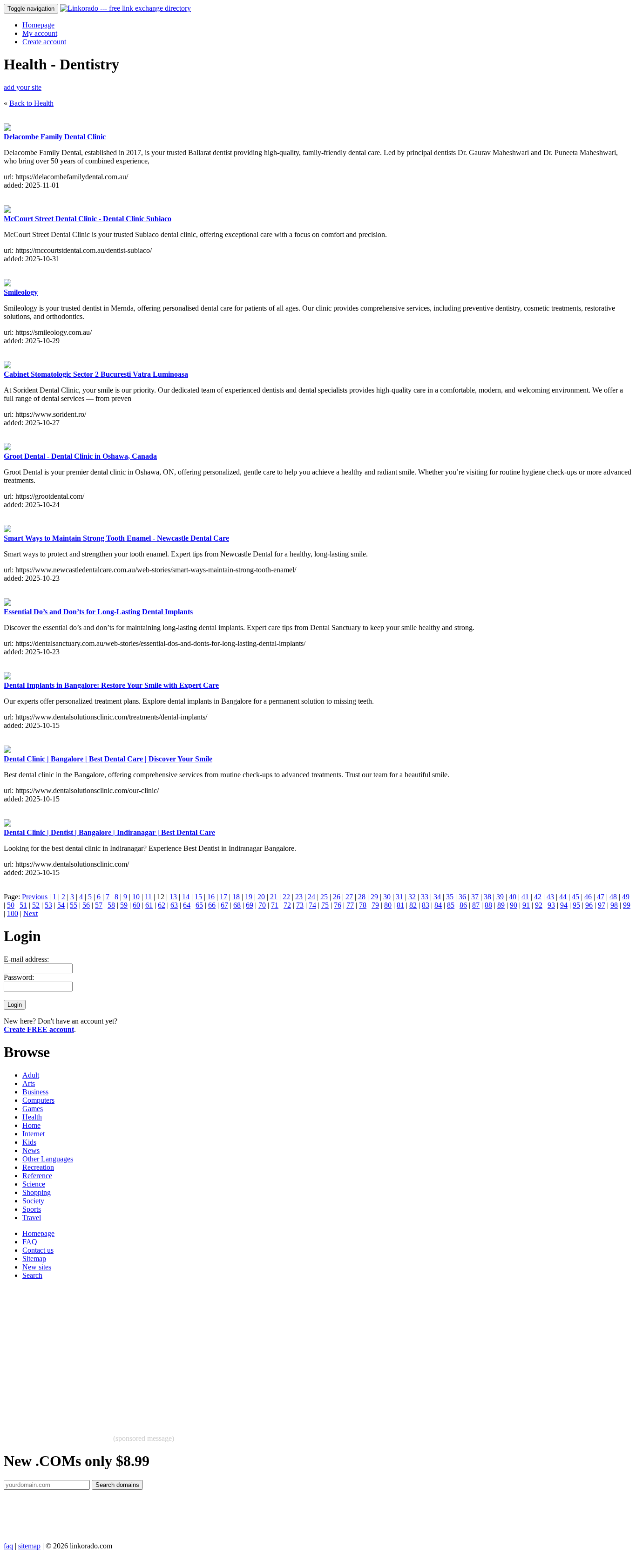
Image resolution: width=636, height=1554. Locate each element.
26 (336, 897)
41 (525, 897)
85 (450, 905)
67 (224, 905)
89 (501, 905)
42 (537, 897)
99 (626, 905)
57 (98, 905)
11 (148, 897)
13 (173, 897)
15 (198, 897)
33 (424, 897)
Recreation (38, 1167)
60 (136, 905)
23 (299, 897)
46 (588, 897)
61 (149, 905)
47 (600, 897)
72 (287, 905)
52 (36, 905)
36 (462, 897)
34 (437, 897)
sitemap (29, 1546)
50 (10, 905)
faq (8, 1546)
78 (362, 905)
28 (361, 897)
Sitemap (34, 1258)
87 (476, 905)
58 (111, 905)
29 (374, 897)
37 (475, 897)
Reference (37, 1176)
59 (124, 905)
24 (311, 897)
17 (223, 897)
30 (387, 897)
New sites (36, 1267)
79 (375, 905)
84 (438, 905)
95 (576, 905)
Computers (38, 1100)
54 (61, 905)
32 (412, 897)
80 (388, 905)
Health (32, 1117)
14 (185, 897)
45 (575, 897)
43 (550, 897)
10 (136, 897)
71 (274, 905)
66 (212, 905)
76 (337, 905)
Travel (31, 1217)
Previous (34, 897)
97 (601, 905)
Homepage (38, 25)
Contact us (38, 1250)
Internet (33, 1134)
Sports (31, 1209)
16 (211, 897)
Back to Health (31, 103)
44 (563, 897)
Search (32, 1275)
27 (349, 897)
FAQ (29, 1242)
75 (325, 905)
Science (33, 1184)
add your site (22, 87)
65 (199, 905)
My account (39, 33)
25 (324, 897)
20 (261, 897)
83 (425, 905)
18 (236, 897)
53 (48, 905)
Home (31, 1125)
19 (248, 897)
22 (286, 897)
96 (589, 905)
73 (300, 905)
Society (33, 1201)
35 (449, 897)
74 (312, 905)
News (31, 1150)
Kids (29, 1142)
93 (551, 905)
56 (86, 905)
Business (35, 1092)
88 (488, 905)
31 (399, 897)
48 (613, 897)
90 (513, 905)
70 (262, 905)
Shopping (36, 1192)
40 (512, 897)
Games (32, 1109)
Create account (44, 42)
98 (614, 905)
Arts (28, 1083)
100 (12, 913)
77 (350, 905)
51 (23, 905)
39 (500, 897)
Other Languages (47, 1159)
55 (73, 905)
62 (161, 905)
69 (249, 905)
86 (463, 905)
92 (538, 905)
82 (413, 905)
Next (30, 913)
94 (564, 905)
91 (526, 905)
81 (400, 905)
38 (487, 897)
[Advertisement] (283, 1352)
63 (174, 905)
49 (625, 897)
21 (273, 897)
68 (237, 905)
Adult (30, 1075)
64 (186, 905)
